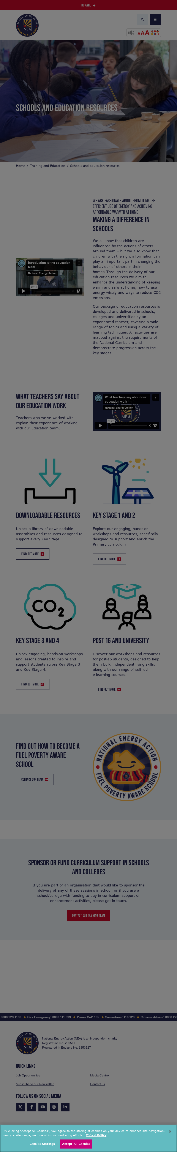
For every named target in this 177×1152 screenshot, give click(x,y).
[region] (88, 1138)
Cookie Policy (96, 1135)
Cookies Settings (42, 1144)
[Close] (170, 1131)
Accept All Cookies (76, 1144)
